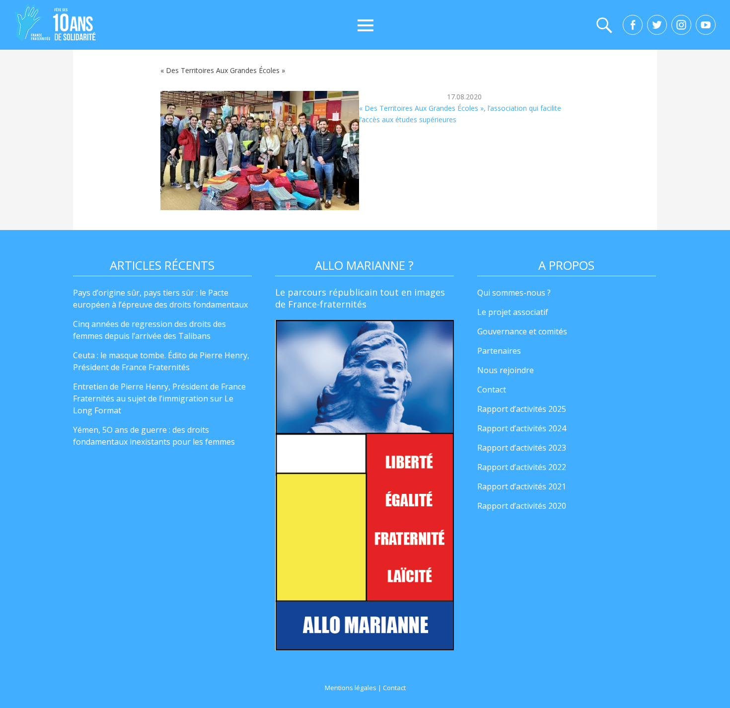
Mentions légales (350, 687)
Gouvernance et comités (522, 331)
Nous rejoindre (505, 370)
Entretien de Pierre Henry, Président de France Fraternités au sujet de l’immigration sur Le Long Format (159, 398)
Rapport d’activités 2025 (521, 408)
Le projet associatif (512, 312)
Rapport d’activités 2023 (521, 447)
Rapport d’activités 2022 (521, 467)
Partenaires (499, 350)
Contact (491, 389)
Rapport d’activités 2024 (521, 428)
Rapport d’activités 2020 (521, 505)
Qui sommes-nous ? (514, 292)
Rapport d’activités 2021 (521, 486)
